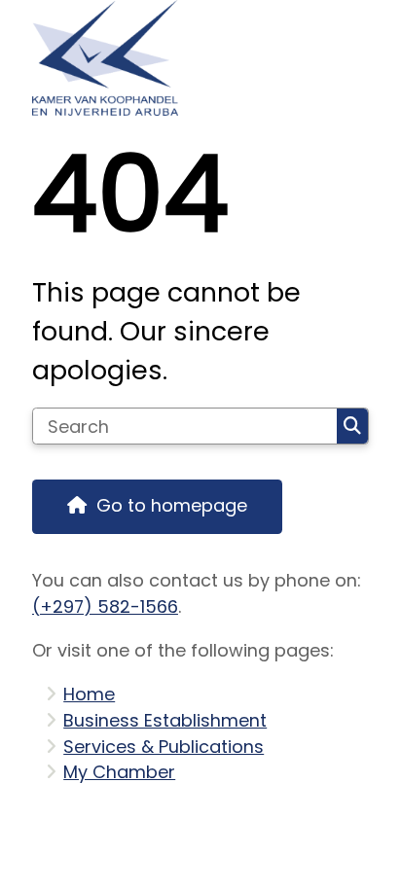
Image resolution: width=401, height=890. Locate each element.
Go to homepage (171, 505)
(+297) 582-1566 (105, 606)
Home (89, 694)
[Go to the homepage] (200, 58)
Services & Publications (163, 746)
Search (352, 426)
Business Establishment (165, 720)
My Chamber (119, 772)
